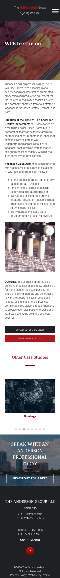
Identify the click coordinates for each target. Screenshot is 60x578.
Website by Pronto (39, 575)
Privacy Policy (18, 575)
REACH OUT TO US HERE (30, 478)
